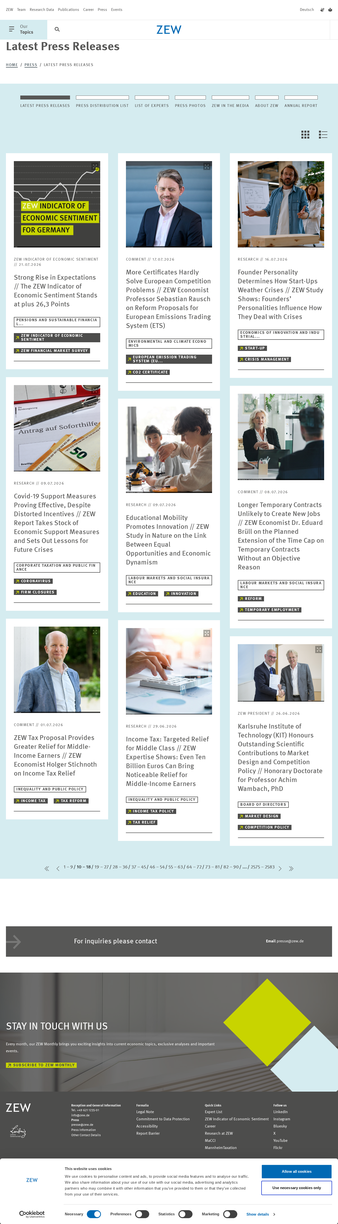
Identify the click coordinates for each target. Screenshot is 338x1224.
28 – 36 (120, 867)
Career (88, 10)
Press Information (83, 1130)
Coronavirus (36, 581)
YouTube (280, 1141)
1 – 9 (68, 867)
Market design (262, 816)
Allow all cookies (297, 1171)
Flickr (277, 1148)
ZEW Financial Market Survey (54, 351)
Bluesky (280, 1126)
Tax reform (74, 801)
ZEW (9, 10)
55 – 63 (176, 867)
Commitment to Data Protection (163, 1119)
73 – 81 (212, 867)
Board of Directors (263, 805)
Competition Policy (267, 828)
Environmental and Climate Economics (167, 344)
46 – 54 (157, 867)
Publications (68, 10)
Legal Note (145, 1112)
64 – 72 (194, 867)
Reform (253, 599)
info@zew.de (80, 1115)
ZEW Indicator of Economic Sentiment (52, 338)
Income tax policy (153, 811)
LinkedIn (280, 1112)
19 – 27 (102, 867)
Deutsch (307, 10)
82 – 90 (231, 867)
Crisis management (267, 360)
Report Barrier (148, 1134)
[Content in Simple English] (330, 10)
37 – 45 (138, 867)
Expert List (213, 1112)
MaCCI (210, 1141)
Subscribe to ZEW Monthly (44, 1065)
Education (144, 594)
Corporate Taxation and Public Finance (56, 568)
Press (102, 10)
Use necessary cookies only (296, 1188)
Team (21, 10)
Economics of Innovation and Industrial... (279, 335)
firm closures (38, 592)
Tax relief (144, 823)
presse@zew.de (285, 941)
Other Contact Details (86, 1135)
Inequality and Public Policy (50, 789)
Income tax (33, 801)
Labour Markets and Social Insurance (169, 580)
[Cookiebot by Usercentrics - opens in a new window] (32, 1214)
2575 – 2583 (263, 867)
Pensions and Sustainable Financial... (56, 322)
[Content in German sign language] (322, 10)
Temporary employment (272, 610)
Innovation (183, 594)
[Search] (57, 30)
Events (116, 10)
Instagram (281, 1119)
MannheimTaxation (221, 1148)
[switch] (142, 1214)
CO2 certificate (150, 372)
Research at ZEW (219, 1134)
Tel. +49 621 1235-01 (85, 1110)
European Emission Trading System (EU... (164, 359)
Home (12, 65)
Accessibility (147, 1126)
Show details (257, 1214)
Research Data (42, 10)
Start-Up (255, 348)
